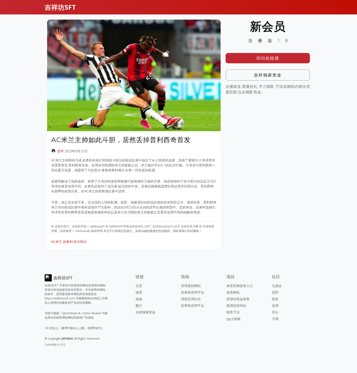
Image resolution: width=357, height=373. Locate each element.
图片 (139, 305)
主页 (139, 286)
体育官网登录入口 (239, 286)
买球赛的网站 (191, 286)
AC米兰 (56, 241)
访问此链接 (268, 58)
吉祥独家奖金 (268, 75)
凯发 (275, 299)
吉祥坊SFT (60, 7)
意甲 (60, 151)
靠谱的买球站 (236, 305)
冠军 (275, 292)
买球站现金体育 (238, 299)
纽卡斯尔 (80, 241)
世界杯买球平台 (192, 292)
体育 (139, 292)
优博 (275, 305)
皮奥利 (68, 241)
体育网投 (233, 292)
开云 (275, 312)
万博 (275, 319)
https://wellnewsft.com (60, 298)
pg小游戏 (233, 319)
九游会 (277, 286)
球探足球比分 (191, 299)
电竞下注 (233, 312)
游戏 (139, 299)
